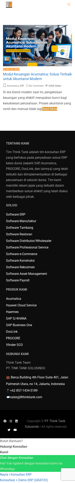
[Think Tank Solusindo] (9, 4)
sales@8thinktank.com (26, 397)
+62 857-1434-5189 (24, 390)
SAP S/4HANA (16, 318)
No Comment (36, 85)
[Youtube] (15, 430)
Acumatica (13, 85)
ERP (22, 85)
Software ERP (15, 214)
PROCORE (13, 338)
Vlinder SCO (14, 345)
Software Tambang (19, 228)
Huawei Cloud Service (21, 305)
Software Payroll (17, 280)
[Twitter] (9, 430)
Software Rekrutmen (20, 267)
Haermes (12, 312)
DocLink (12, 332)
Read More (49, 109)
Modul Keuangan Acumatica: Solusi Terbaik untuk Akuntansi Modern (37, 76)
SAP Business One (19, 325)
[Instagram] (11, 421)
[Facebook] (5, 421)
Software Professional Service (27, 247)
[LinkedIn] (16, 421)
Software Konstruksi (20, 260)
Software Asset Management (26, 274)
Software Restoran (19, 234)
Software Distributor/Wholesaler (28, 241)
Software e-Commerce (21, 254)
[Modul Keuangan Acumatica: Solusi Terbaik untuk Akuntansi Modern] (37, 28)
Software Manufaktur (21, 221)
